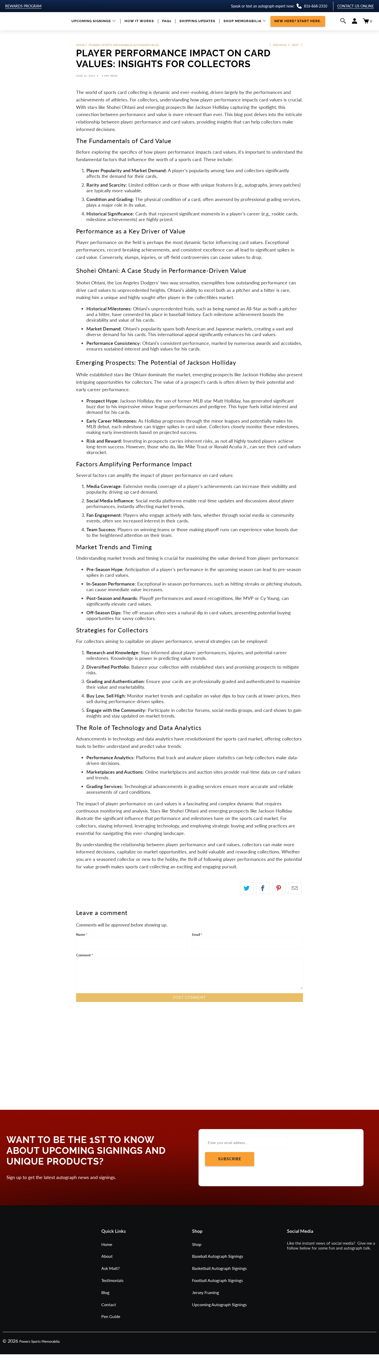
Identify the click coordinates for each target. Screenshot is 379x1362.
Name (81, 934)
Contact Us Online (355, 6)
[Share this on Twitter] (246, 888)
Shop (196, 1244)
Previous (279, 45)
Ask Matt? (110, 1268)
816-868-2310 (315, 6)
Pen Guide (110, 1316)
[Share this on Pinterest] (278, 888)
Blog (105, 1292)
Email (197, 934)
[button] (93, 21)
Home (106, 1244)
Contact (108, 1304)
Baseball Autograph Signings (217, 1256)
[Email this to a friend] (294, 888)
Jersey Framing (205, 1292)
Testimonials (112, 1280)
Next (296, 45)
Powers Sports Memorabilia (39, 1341)
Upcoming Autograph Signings (219, 1304)
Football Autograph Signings (217, 1280)
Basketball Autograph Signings (219, 1268)
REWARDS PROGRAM (23, 6)
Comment (84, 955)
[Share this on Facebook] (262, 888)
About (107, 1256)
